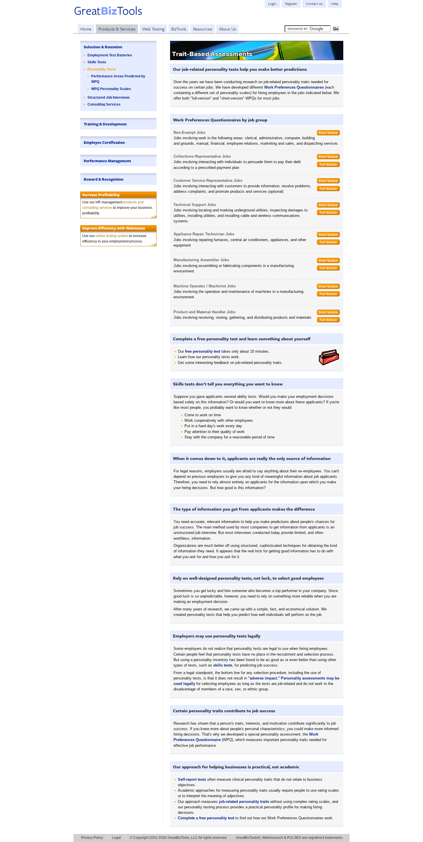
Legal (116, 838)
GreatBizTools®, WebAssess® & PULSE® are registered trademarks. (289, 837)
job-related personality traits (244, 801)
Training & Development (105, 124)
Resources (202, 29)
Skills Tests (96, 62)
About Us (227, 29)
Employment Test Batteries (109, 55)
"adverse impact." (264, 678)
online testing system (112, 236)
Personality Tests (101, 69)
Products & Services (116, 29)
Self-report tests (192, 779)
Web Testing (153, 29)
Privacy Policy (92, 838)
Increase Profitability (101, 195)
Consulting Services (104, 104)
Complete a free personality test (206, 818)
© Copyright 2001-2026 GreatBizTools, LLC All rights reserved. (178, 837)
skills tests (222, 665)
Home (86, 29)
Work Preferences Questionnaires (294, 87)
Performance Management (107, 161)
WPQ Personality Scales (111, 89)
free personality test (202, 351)
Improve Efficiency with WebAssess (113, 228)
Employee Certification (104, 142)
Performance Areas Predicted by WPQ (118, 79)
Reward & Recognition (103, 179)
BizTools (178, 29)
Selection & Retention (103, 47)
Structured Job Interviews (108, 97)
